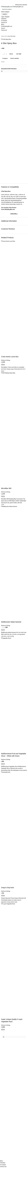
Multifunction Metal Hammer (11, 622)
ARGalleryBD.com (9, 209)
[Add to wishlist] (11, 354)
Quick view (7, 354)
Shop (5, 36)
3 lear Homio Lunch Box (9, 357)
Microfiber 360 (6, 488)
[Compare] (3, 354)
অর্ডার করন (11, 54)
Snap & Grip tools (7, 887)
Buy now (19, 54)
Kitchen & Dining (5, 360)
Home (2, 36)
